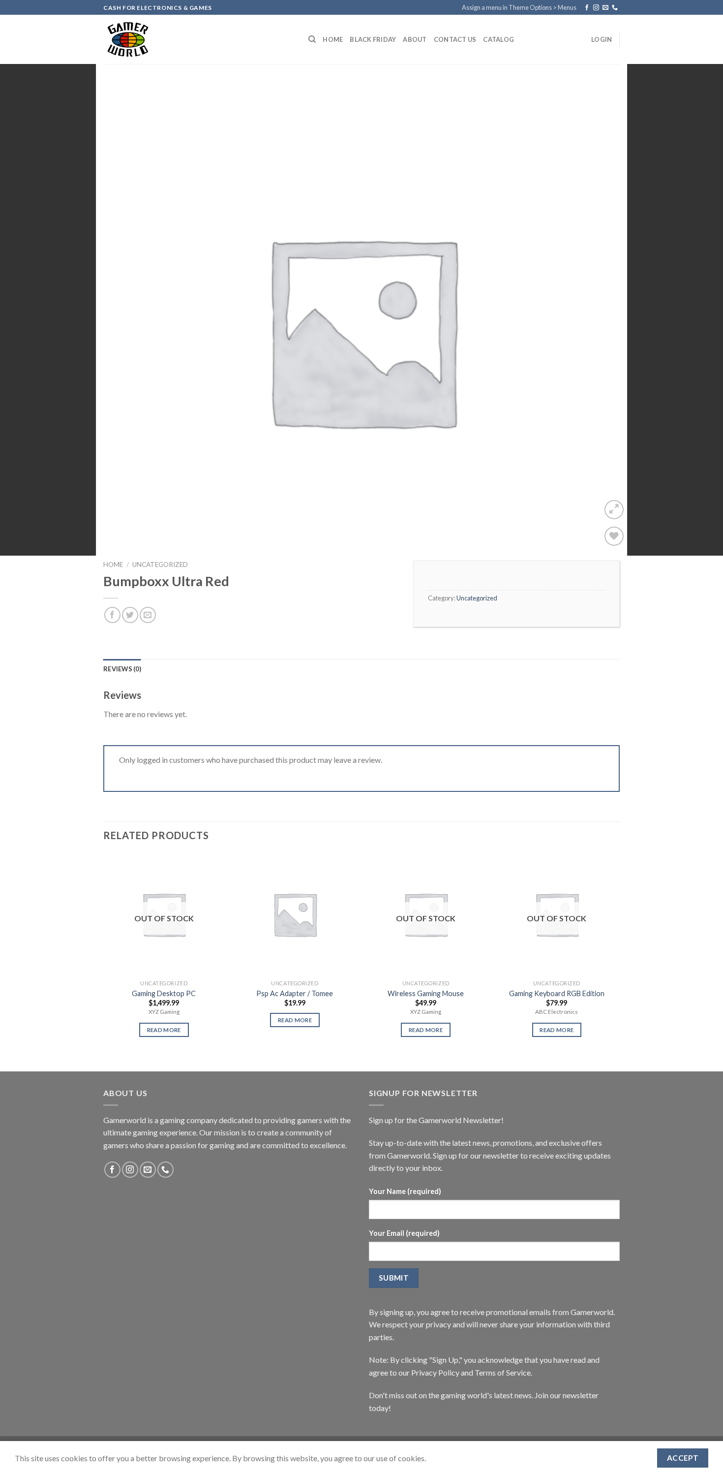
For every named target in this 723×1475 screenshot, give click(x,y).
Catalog (498, 39)
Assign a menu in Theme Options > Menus (519, 7)
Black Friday (373, 39)
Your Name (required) (405, 1191)
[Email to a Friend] (148, 615)
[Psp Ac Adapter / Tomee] (295, 914)
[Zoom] (614, 509)
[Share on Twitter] (130, 615)
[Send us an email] (605, 7)
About (414, 39)
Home (333, 39)
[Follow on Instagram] (596, 7)
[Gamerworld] (198, 39)
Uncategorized (160, 564)
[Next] (616, 953)
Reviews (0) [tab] (122, 669)
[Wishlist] (614, 536)
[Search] (312, 39)
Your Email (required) (404, 1233)
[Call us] (615, 7)
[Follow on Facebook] (587, 7)
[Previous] (103, 953)
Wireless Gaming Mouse (426, 993)
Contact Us (455, 39)
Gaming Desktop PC (164, 993)
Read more (164, 1030)
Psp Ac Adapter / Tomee (294, 993)
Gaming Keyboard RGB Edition (556, 993)
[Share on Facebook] (112, 615)
